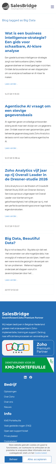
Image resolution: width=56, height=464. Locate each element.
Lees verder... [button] (11, 83)
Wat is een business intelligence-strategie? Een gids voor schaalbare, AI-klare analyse (25, 42)
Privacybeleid (10, 436)
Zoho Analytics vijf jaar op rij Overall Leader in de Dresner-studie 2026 (26, 174)
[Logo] (20, 7)
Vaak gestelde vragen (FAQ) (17, 425)
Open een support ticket (16, 430)
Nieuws (7, 407)
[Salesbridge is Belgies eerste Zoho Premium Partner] (28, 341)
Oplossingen (10, 391)
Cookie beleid (41, 453)
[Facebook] (31, 377)
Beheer (13, 459)
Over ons (8, 401)
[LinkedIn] (25, 377)
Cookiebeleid (10, 441)
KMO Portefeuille (12, 420)
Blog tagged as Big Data (18, 20)
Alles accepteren (37, 459)
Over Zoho (9, 396)
